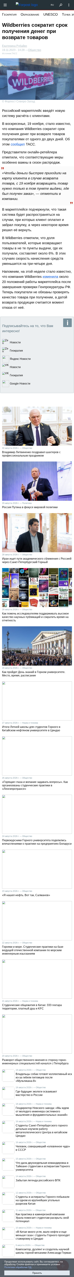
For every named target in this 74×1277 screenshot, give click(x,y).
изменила (50, 277)
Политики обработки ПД (17, 1267)
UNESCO (50, 14)
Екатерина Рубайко (14, 45)
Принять (37, 1273)
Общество (34, 50)
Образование (30, 14)
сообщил (18, 144)
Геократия (9, 14)
